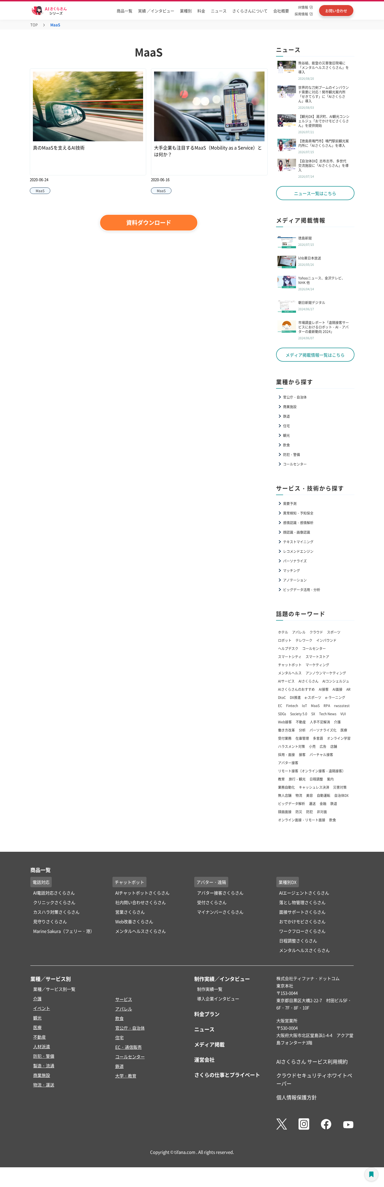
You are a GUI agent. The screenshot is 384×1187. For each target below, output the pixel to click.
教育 (281, 779)
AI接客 (324, 689)
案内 (330, 779)
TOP (34, 24)
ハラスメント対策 (291, 746)
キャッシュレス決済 (314, 787)
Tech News (327, 713)
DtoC (282, 697)
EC (280, 705)
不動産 (301, 721)
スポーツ (333, 632)
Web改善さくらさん (134, 921)
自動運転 (323, 795)
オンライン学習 (339, 738)
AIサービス (286, 681)
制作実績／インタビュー (222, 978)
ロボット (285, 640)
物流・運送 (43, 1085)
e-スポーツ (313, 697)
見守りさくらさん (50, 921)
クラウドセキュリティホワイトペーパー (314, 1079)
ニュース (219, 11)
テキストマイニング (298, 541)
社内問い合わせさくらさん (140, 902)
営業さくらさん (130, 912)
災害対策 (340, 787)
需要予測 (290, 503)
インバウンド (326, 640)
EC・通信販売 (128, 1047)
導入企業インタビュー (218, 999)
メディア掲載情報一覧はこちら (315, 355)
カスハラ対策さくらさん (56, 912)
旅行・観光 (297, 779)
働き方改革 (286, 730)
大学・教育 (125, 1076)
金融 (323, 803)
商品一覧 (124, 11)
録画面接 (285, 811)
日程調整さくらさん (298, 941)
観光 (286, 435)
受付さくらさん (212, 902)
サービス (123, 999)
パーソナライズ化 (323, 730)
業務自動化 (286, 787)
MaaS (315, 705)
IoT (304, 705)
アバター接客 (288, 762)
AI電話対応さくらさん (54, 893)
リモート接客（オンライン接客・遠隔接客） (311, 770)
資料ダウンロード (148, 222)
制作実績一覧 (209, 989)
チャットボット (290, 664)
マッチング (291, 570)
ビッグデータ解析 (291, 803)
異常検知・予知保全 (298, 513)
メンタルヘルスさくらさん (140, 931)
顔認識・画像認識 (296, 532)
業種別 (186, 11)
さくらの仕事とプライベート (227, 1074)
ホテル (283, 632)
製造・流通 (43, 1065)
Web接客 (285, 721)
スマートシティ (290, 656)
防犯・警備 (291, 454)
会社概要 (281, 11)
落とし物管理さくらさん (302, 902)
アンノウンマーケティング (326, 672)
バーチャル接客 (321, 754)
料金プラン (207, 1014)
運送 (312, 803)
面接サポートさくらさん (302, 912)
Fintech (292, 705)
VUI (343, 713)
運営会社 (204, 1059)
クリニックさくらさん (54, 902)
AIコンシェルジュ (335, 681)
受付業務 (285, 738)
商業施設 (290, 406)
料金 (201, 11)
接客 (302, 754)
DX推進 (295, 697)
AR (348, 689)
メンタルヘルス (290, 672)
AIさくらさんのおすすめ (296, 689)
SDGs (282, 713)
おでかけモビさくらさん (302, 921)
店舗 (333, 746)
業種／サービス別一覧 (54, 989)
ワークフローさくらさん (302, 931)
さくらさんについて (250, 11)
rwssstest (342, 705)
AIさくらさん (309, 681)
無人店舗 (285, 795)
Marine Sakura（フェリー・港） (63, 931)
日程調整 (316, 779)
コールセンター (295, 464)
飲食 (286, 444)
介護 (337, 721)
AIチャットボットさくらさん (142, 893)
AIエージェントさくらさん (304, 893)
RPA (327, 705)
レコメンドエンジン (298, 551)
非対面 (322, 811)
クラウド (316, 632)
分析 (302, 730)
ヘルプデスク (288, 648)
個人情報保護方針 (296, 1097)
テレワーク (303, 640)
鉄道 (286, 416)
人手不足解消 (320, 721)
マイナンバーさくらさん (220, 912)
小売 (312, 746)
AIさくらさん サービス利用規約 (312, 1061)
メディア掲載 (209, 1044)
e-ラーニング (335, 697)
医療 (343, 730)
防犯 (309, 811)
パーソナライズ (295, 560)
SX (313, 713)
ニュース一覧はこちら (315, 193)
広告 (323, 746)
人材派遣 (41, 1046)
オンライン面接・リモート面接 (301, 819)
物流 (298, 795)
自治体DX (341, 795)
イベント (41, 1008)
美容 (309, 795)
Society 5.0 (298, 713)
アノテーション (295, 580)
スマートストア (317, 656)
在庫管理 (302, 738)
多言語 (318, 738)
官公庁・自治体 (295, 397)
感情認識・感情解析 (298, 522)
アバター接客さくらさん (220, 893)
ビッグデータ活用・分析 (301, 589)
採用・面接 (286, 754)
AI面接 (337, 689)
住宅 (286, 425)
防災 (298, 811)
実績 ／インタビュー (156, 11)
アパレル (299, 632)
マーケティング (317, 664)
